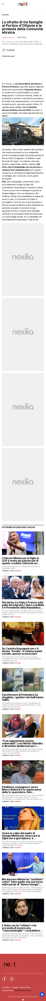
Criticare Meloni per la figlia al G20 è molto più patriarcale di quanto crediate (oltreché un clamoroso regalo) (20, 561)
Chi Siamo (6, 987)
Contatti (14, 987)
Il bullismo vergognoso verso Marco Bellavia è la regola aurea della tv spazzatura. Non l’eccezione (21, 789)
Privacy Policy (24, 987)
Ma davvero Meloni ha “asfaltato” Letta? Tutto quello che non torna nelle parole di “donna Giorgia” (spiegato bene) (23, 882)
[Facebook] (3, 977)
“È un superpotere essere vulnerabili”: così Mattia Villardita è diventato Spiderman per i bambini (22, 743)
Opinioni (5, 15)
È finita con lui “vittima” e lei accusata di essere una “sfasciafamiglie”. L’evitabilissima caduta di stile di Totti (23, 928)
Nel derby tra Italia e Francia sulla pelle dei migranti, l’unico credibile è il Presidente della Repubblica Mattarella (23, 605)
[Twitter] (10, 977)
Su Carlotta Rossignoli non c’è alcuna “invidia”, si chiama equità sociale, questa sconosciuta (22, 651)
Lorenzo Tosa (7, 571)
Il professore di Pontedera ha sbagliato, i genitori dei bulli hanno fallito (23, 697)
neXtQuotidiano (8, 37)
